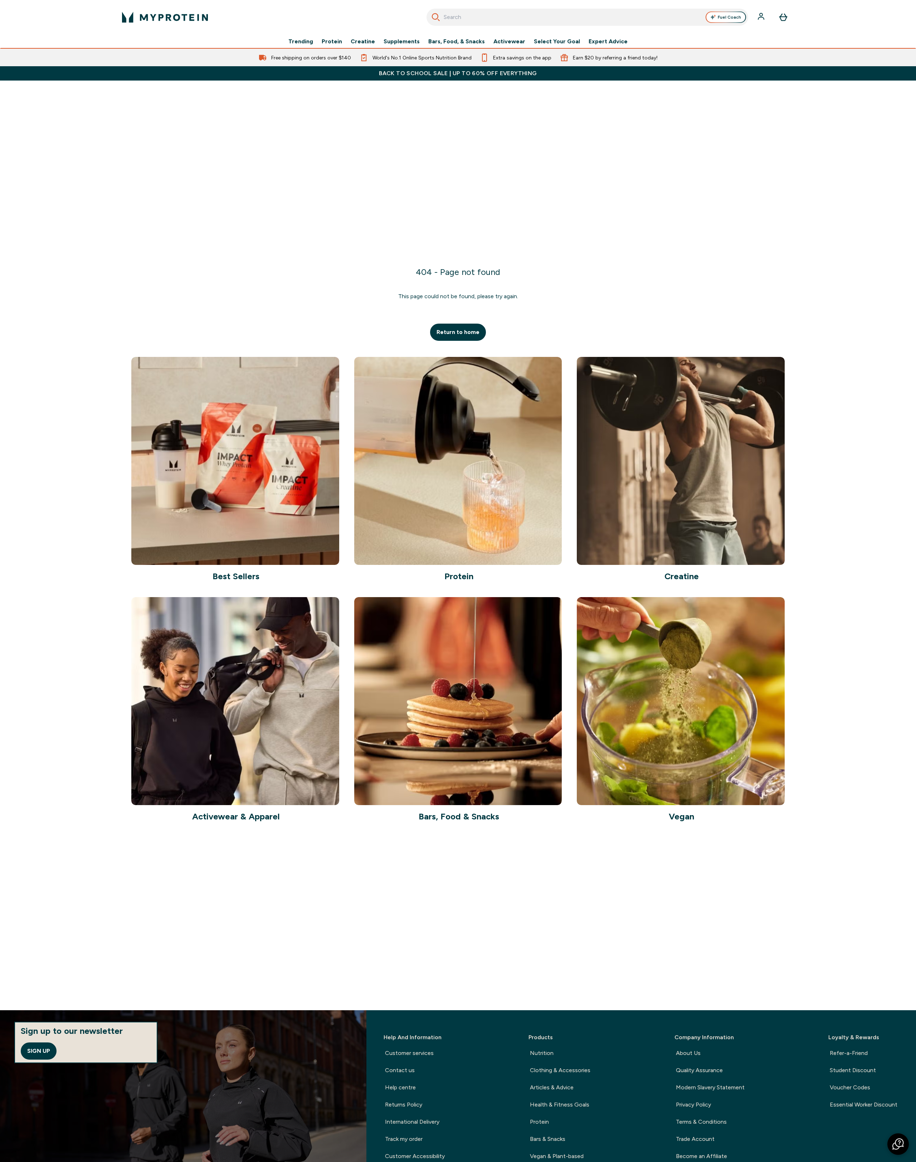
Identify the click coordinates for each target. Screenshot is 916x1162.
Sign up (38, 1051)
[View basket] (783, 17)
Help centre (400, 1087)
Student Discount (853, 1070)
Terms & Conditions (701, 1122)
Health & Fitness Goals (559, 1105)
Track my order (404, 1139)
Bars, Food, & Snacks (456, 41)
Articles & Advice (552, 1087)
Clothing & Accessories (560, 1070)
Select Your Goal (557, 41)
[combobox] (587, 17)
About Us (688, 1053)
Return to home (458, 332)
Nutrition (542, 1053)
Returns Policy (403, 1105)
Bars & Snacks (547, 1139)
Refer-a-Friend (849, 1053)
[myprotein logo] (165, 17)
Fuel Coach (729, 17)
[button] (898, 1144)
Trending (300, 41)
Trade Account (695, 1139)
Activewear (509, 41)
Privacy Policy (693, 1105)
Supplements (402, 41)
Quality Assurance (699, 1070)
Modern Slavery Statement (710, 1087)
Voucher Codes (850, 1087)
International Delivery (412, 1122)
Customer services (409, 1053)
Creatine (363, 41)
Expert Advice (608, 41)
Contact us (400, 1070)
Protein (332, 41)
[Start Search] (436, 17)
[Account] (762, 17)
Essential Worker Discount (863, 1105)
